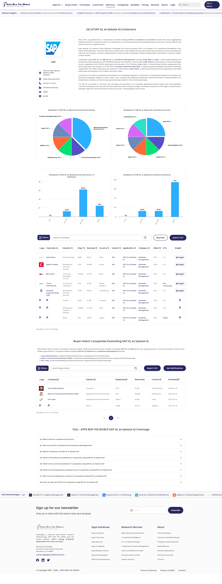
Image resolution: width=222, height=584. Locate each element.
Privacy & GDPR (167, 570)
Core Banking (119, 495)
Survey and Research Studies (132, 551)
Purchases (85, 4)
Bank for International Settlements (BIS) (56, 358)
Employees (121, 379)
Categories (122, 4)
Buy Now (161, 237)
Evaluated (173, 379)
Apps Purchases (97, 533)
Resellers (135, 4)
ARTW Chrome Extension (100, 559)
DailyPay (173, 495)
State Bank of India (150, 60)
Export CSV (178, 237)
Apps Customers (97, 537)
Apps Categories (97, 546)
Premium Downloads (165, 555)
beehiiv (67, 495)
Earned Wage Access (188, 495)
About (164, 4)
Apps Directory (97, 542)
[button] (43, 237)
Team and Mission (164, 533)
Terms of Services (148, 570)
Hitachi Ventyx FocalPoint (25, 13)
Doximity (135, 495)
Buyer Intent (71, 4)
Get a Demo (209, 5)
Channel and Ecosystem (130, 555)
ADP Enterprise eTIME (97, 13)
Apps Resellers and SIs (99, 551)
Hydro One (142, 64)
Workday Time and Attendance (136, 13)
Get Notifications (175, 368)
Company (52, 379)
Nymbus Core (105, 495)
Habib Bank (158, 13)
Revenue (139, 379)
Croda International (51, 284)
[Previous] (104, 418)
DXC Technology (167, 284)
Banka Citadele (52, 264)
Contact (160, 559)
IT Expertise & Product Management (135, 546)
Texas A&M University (49, 356)
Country (156, 379)
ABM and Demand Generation (132, 533)
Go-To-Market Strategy (130, 542)
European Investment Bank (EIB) (127, 66)
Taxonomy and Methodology (168, 537)
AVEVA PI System (59, 13)
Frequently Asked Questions (168, 542)
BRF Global (149, 62)
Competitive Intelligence (130, 537)
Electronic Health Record (152, 495)
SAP (113, 257)
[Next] (118, 418)
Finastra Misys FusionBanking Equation (181, 13)
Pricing (145, 4)
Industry (90, 379)
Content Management (82, 495)
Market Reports (163, 546)
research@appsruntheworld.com (50, 555)
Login (172, 4)
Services (155, 4)
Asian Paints (134, 69)
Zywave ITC (30, 495)
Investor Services (127, 559)
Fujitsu (165, 318)
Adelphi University (78, 13)
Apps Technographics (99, 555)
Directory (110, 4)
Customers (97, 4)
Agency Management (48, 495)
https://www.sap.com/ (51, 79)
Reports (56, 4)
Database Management (143, 258)
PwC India (45, 360)
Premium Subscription (165, 551)
